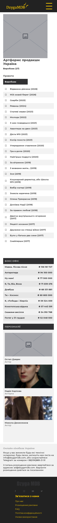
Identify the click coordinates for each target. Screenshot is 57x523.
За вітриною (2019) (20, 162)
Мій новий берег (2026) (23, 94)
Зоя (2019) (15, 174)
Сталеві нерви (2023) (21, 111)
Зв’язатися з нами (27, 496)
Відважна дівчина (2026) (24, 89)
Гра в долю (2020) (20, 151)
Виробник (10, 81)
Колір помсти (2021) (21, 140)
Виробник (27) (11, 68)
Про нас (19, 501)
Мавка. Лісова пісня (16, 267)
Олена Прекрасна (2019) (23, 199)
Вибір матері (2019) (21, 187)
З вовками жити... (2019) (23, 168)
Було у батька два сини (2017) (27, 235)
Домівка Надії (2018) (21, 204)
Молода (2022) (18, 117)
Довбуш (9, 289)
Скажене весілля (14, 312)
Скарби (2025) (18, 100)
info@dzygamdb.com (14, 457)
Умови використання (26, 517)
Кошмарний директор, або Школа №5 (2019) (29, 180)
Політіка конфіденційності (28, 513)
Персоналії (12, 326)
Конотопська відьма (16, 306)
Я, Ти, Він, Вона (13, 284)
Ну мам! (9, 278)
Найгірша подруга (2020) (24, 157)
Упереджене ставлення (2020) (27, 145)
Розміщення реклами (26, 505)
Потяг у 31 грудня (15, 318)
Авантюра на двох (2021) (24, 128)
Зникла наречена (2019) (23, 193)
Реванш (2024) (18, 106)
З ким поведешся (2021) (23, 123)
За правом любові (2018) (24, 210)
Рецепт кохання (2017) (22, 224)
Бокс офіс (12, 261)
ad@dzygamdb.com (24, 467)
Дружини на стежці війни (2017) (28, 229)
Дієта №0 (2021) (19, 134)
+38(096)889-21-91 (36, 460)
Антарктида (11, 272)
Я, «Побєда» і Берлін (16, 301)
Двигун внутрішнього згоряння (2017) (28, 217)
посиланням (36, 470)
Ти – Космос (12, 295)
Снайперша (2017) (20, 241)
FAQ (17, 509)
